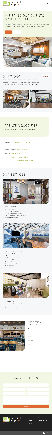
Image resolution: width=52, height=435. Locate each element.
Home (30, 417)
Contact (31, 423)
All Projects (45, 76)
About (30, 420)
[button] (47, 3)
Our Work (8, 32)
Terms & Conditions (42, 420)
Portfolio (31, 426)
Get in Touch (17, 32)
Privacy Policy (41, 417)
